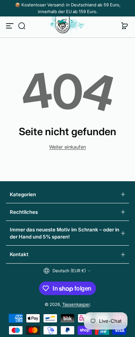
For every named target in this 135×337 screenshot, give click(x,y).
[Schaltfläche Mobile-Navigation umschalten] (10, 25)
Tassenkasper (76, 304)
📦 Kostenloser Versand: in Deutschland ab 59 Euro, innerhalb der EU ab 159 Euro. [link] (67, 8)
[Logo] (67, 25)
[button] (21, 26)
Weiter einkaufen (67, 147)
